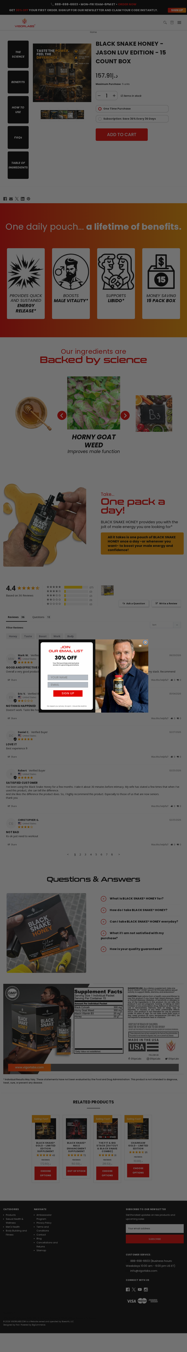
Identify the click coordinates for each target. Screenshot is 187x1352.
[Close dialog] (145, 642)
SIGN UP (68, 693)
